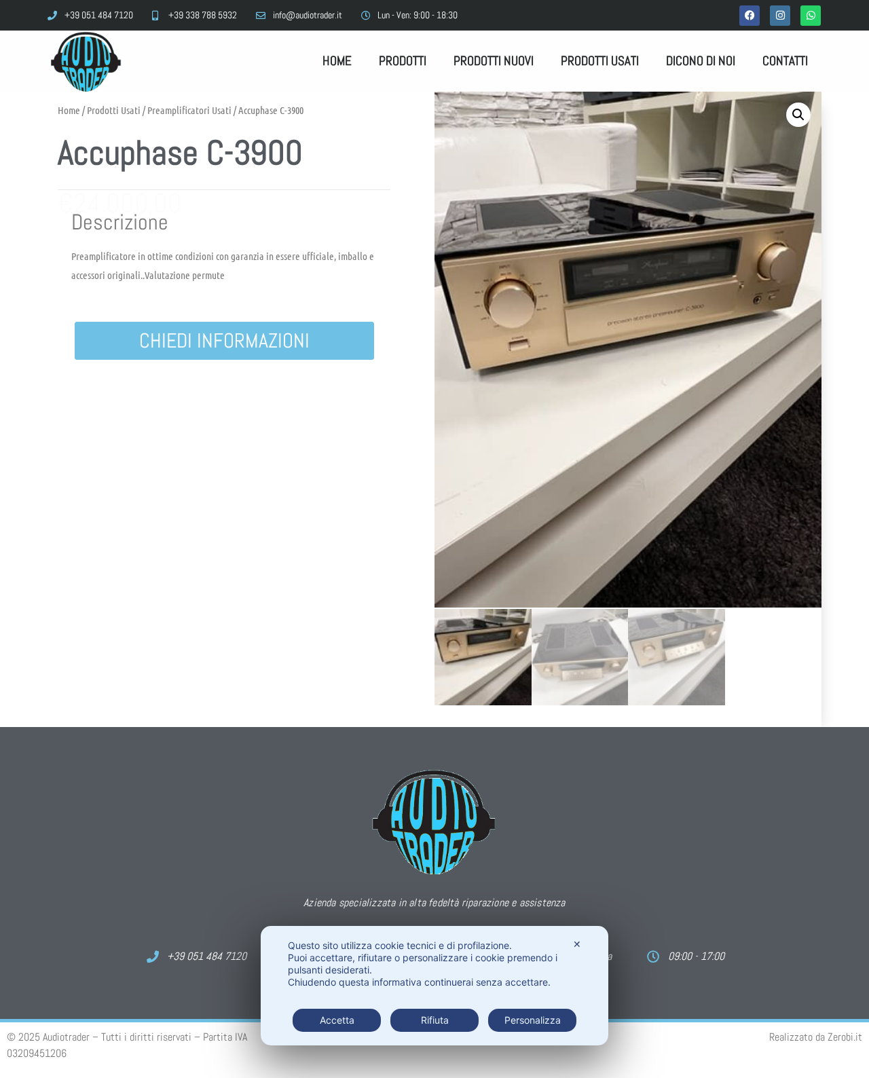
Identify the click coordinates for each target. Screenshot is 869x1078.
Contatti (785, 60)
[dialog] (434, 985)
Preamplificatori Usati (189, 110)
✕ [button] (577, 944)
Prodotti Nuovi (494, 60)
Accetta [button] (337, 1020)
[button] (798, 115)
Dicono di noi (700, 60)
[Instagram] (780, 15)
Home (337, 60)
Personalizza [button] (532, 1020)
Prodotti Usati (600, 60)
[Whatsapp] (810, 15)
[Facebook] (749, 15)
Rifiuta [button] (435, 1020)
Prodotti (402, 60)
